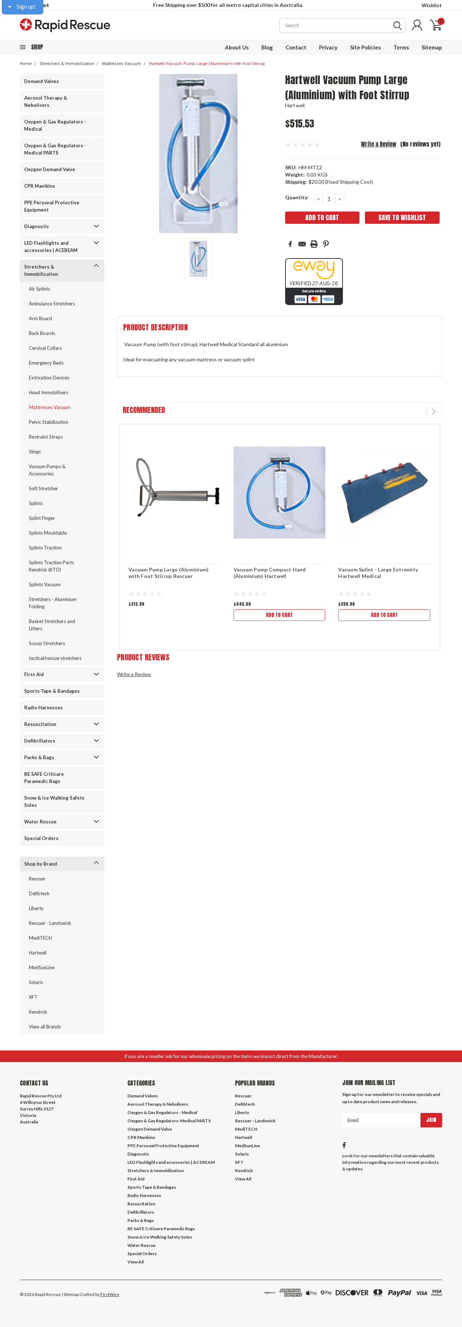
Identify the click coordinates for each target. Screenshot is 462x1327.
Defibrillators (39, 741)
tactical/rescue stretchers (55, 658)
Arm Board (40, 318)
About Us (237, 47)
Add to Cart (279, 615)
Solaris (36, 982)
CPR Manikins (39, 186)
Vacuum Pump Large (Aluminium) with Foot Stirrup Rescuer (168, 572)
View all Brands (45, 1027)
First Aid (34, 674)
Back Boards (42, 333)
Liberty (36, 908)
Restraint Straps (46, 437)
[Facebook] (290, 244)
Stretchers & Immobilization (67, 63)
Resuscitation (40, 724)
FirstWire (109, 1294)
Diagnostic (36, 226)
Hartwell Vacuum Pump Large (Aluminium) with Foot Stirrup (207, 63)
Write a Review (378, 144)
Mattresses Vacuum (121, 63)
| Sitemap (70, 1294)
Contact (296, 47)
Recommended (144, 409)
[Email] (302, 244)
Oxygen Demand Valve (49, 169)
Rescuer (37, 879)
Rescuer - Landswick (50, 923)
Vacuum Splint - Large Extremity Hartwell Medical (378, 572)
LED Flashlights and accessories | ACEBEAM (51, 246)
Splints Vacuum (45, 584)
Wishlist (432, 5)
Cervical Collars (45, 348)
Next (433, 411)
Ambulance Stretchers (52, 303)
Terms (401, 47)
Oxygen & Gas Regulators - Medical (55, 125)
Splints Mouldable (48, 533)
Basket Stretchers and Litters (52, 624)
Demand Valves (41, 81)
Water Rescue (40, 822)
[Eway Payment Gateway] (314, 281)
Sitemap (432, 47)
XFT (33, 997)
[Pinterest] (326, 244)
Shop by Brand (40, 864)
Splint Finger (42, 518)
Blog (267, 47)
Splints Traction (45, 548)
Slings (35, 451)
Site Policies (365, 47)
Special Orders (41, 838)
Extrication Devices (49, 377)
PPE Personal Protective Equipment (51, 206)
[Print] (314, 244)
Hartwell (38, 953)
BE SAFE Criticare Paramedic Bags (44, 777)
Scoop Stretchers (47, 643)
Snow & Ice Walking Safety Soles (54, 801)
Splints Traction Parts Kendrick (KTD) (51, 566)
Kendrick (38, 1012)
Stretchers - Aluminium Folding (53, 602)
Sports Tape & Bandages (52, 691)
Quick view (174, 493)
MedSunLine (42, 967)
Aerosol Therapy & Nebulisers (45, 101)
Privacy (328, 47)
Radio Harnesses (43, 707)
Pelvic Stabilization (48, 422)
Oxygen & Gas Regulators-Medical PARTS (54, 149)
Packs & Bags (39, 757)
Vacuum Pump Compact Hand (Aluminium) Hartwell (270, 572)
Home (26, 63)
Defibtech (39, 893)
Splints (36, 503)
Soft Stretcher (43, 488)
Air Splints (39, 289)
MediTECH (40, 938)
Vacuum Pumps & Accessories (47, 470)
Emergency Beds (46, 363)
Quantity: (297, 197)
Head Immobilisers (48, 392)
